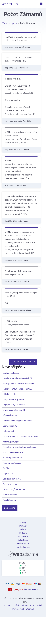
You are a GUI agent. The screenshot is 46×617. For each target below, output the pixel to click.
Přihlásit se (24, 543)
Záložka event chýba (12, 479)
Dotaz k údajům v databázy (15, 489)
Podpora (23, 533)
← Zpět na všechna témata (23, 361)
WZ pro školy (23, 536)
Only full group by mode (13, 399)
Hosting (23, 522)
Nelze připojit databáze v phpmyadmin (19, 383)
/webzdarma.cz (23, 547)
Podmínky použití (11, 605)
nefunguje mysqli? (11, 442)
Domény (23, 526)
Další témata (9, 508)
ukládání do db (9, 394)
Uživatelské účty (10, 426)
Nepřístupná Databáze (12, 458)
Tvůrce (23, 529)
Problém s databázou (12, 463)
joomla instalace (10, 495)
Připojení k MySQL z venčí (14, 405)
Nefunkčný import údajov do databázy (19, 447)
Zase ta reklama (10, 484)
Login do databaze (11, 373)
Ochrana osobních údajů (31, 605)
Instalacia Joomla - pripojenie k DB (17, 378)
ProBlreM (7, 468)
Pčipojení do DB (10, 415)
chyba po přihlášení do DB (14, 410)
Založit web (23, 540)
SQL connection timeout (13, 452)
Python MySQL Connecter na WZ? (17, 389)
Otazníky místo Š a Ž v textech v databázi (20, 436)
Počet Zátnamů (9, 500)
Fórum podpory (9, 23)
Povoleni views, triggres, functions (17, 420)
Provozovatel (18, 609)
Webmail (30, 609)
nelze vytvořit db (10, 431)
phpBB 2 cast (8, 473)
